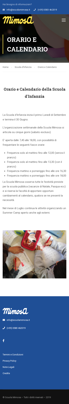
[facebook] (3, 340)
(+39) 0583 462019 (47, 10)
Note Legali (8, 367)
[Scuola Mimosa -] (18, 21)
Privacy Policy (9, 360)
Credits (6, 373)
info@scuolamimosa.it (18, 10)
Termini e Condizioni (13, 354)
